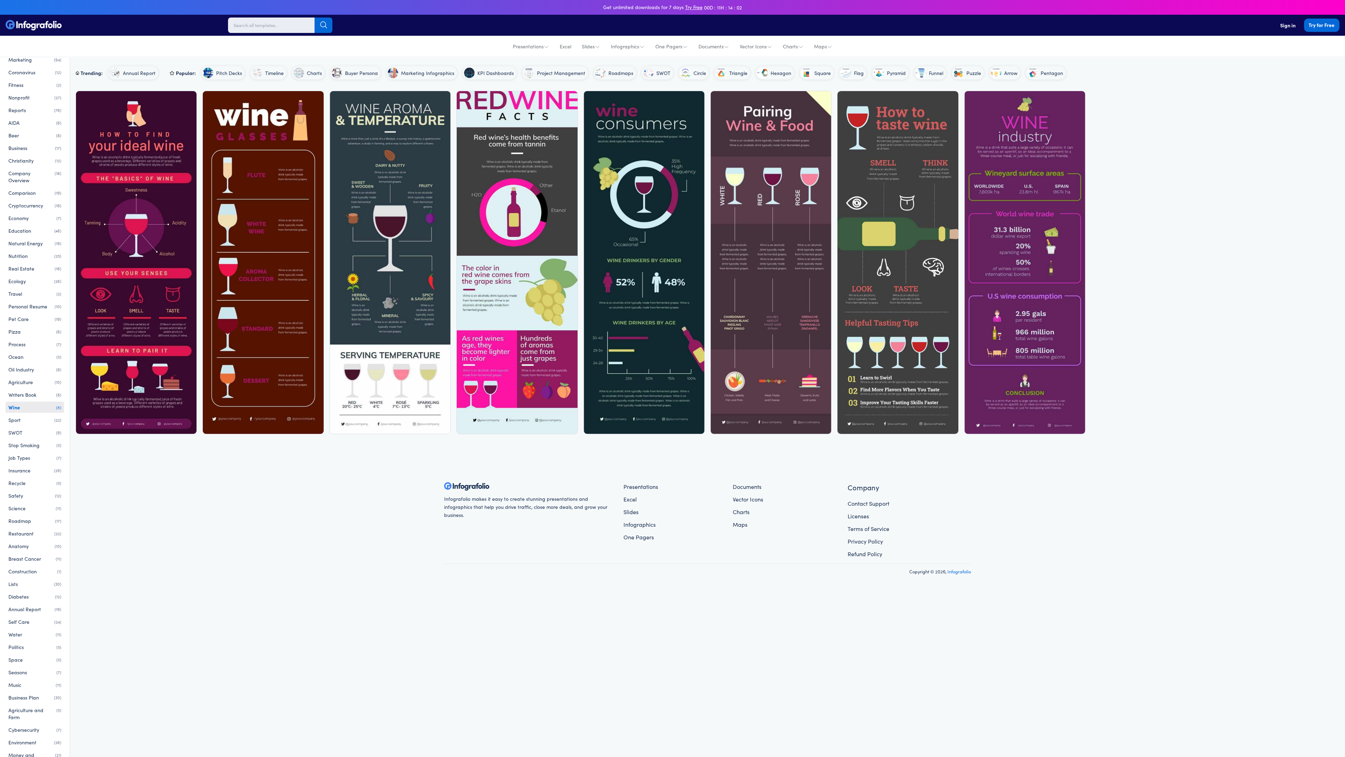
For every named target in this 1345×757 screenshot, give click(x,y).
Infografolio (959, 571)
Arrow (1011, 72)
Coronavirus (34, 72)
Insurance (34, 470)
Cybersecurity (34, 729)
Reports (34, 110)
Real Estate (34, 268)
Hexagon (781, 72)
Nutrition (34, 255)
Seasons (34, 672)
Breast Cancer (34, 558)
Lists (34, 583)
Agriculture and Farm (34, 714)
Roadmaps (620, 72)
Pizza (34, 331)
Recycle (34, 482)
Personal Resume (34, 306)
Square (822, 72)
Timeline (274, 72)
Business (34, 147)
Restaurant (34, 533)
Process (34, 344)
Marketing (34, 59)
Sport (34, 419)
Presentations (528, 46)
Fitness (34, 84)
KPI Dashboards (495, 72)
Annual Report (34, 609)
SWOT (34, 432)
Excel (565, 46)
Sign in (1288, 25)
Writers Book (34, 394)
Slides (588, 46)
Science (34, 508)
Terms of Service (868, 528)
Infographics (625, 46)
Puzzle (973, 72)
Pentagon (1052, 72)
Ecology (34, 281)
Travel (34, 293)
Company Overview (34, 177)
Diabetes (34, 596)
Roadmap (34, 520)
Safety (34, 495)
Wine (34, 407)
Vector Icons (753, 46)
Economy (34, 217)
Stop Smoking (34, 445)
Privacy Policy (865, 541)
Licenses (858, 516)
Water (34, 634)
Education (34, 230)
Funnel (936, 72)
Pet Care (34, 318)
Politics (34, 646)
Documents (711, 46)
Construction (34, 571)
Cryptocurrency (34, 205)
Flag (859, 72)
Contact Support (868, 503)
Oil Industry (34, 369)
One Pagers (668, 46)
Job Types (34, 457)
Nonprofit (34, 97)
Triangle (738, 72)
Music (34, 684)
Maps (820, 46)
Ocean (34, 356)
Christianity (34, 160)
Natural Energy (34, 243)
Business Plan (34, 697)
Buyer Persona (361, 72)
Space (34, 659)
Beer (34, 135)
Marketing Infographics (427, 72)
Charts (790, 46)
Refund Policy (865, 554)
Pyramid (896, 72)
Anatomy (34, 546)
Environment (34, 742)
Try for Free (1321, 24)
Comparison (34, 192)
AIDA (34, 122)
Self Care (34, 621)
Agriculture (34, 382)
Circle (700, 72)
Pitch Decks (229, 72)
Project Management (561, 72)
